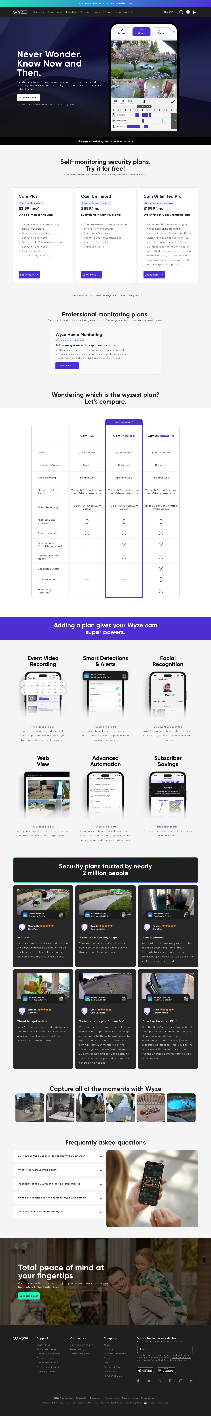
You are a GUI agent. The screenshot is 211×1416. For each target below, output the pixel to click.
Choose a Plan (28, 97)
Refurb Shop (110, 1371)
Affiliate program (79, 1353)
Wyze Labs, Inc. (66, 1398)
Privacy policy (95, 1398)
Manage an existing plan (93, 141)
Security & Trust (112, 1367)
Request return (45, 1358)
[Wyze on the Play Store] (166, 1370)
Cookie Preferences (159, 1403)
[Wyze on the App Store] (145, 1370)
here (166, 1360)
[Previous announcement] (50, 3)
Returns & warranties (48, 1353)
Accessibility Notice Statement (56, 1403)
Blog (106, 1362)
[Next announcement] (160, 3)
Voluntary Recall (46, 1371)
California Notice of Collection (85, 1403)
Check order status (48, 1362)
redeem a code (123, 141)
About (107, 1345)
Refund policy (81, 1398)
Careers (108, 1358)
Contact (108, 1349)
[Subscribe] (189, 1349)
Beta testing (77, 1349)
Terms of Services (181, 1357)
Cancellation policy (130, 1398)
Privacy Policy (149, 1360)
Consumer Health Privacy (112, 1403)
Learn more (27, 274)
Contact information (149, 1398)
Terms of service (111, 1398)
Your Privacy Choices (134, 1403)
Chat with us (43, 1345)
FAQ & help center (47, 1349)
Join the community (81, 1345)
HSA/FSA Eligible (113, 1376)
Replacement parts (48, 1367)
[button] (181, 12)
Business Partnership (115, 1353)
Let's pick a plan (29, 1296)
